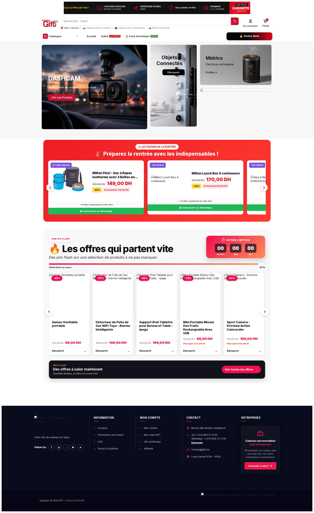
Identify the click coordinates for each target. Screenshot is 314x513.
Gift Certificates (152, 441)
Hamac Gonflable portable (65, 324)
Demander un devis (260, 466)
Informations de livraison (110, 434)
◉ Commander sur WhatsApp (96, 211)
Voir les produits (62, 97)
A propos (102, 428)
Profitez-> (211, 72)
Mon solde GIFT (152, 434)
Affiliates (148, 448)
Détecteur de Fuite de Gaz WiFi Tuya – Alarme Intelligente (113, 325)
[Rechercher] (235, 21)
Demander (197, 442)
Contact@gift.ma (200, 449)
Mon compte (150, 428)
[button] (250, 23)
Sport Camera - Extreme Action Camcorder (238, 325)
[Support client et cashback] (182, 500)
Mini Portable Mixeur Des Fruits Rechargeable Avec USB (198, 327)
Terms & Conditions (107, 448)
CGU (100, 441)
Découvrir (173, 72)
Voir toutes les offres (241, 369)
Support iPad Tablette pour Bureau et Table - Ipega (156, 325)
